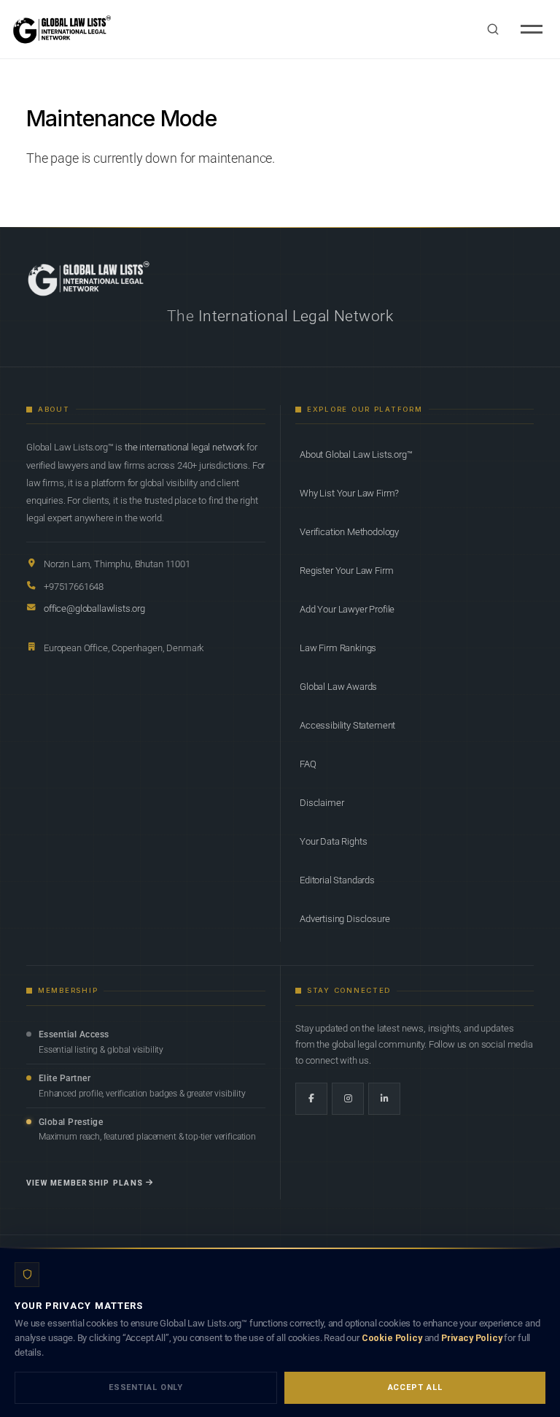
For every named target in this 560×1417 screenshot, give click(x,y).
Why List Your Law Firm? (349, 493)
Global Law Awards (338, 686)
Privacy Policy (471, 1337)
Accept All (415, 1387)
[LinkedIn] (384, 1099)
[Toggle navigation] (531, 29)
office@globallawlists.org (94, 608)
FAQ (308, 764)
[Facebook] (311, 1099)
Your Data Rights (333, 841)
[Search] (493, 29)
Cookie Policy (392, 1337)
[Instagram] (348, 1099)
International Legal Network (295, 316)
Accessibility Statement (347, 725)
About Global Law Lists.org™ (356, 454)
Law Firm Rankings (338, 647)
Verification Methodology (349, 531)
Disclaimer (321, 802)
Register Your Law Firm (346, 570)
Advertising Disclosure (344, 918)
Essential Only (146, 1387)
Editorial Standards (337, 880)
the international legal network (184, 447)
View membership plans (84, 1183)
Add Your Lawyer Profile (347, 609)
